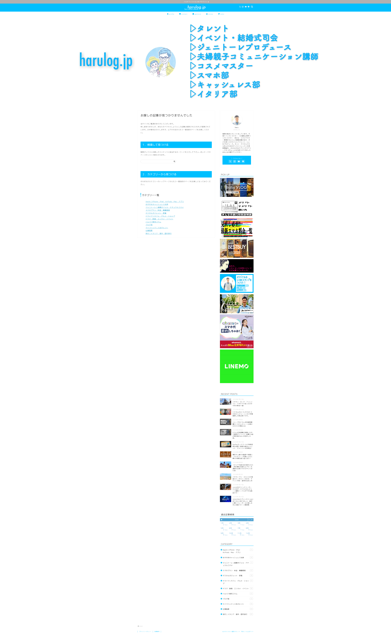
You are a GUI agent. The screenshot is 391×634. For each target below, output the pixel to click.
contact (184, 14)
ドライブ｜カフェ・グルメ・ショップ (160, 216)
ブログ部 (149, 225)
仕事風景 (149, 230)
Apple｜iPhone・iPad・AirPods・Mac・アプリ (165, 201)
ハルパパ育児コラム (153, 222)
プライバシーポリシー (145, 631)
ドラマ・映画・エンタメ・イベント (159, 219)
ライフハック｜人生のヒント (157, 228)
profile (171, 14)
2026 (237, 520)
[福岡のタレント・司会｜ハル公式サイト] (195, 9)
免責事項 (156, 631)
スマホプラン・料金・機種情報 (158, 210)
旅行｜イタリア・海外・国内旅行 (159, 233)
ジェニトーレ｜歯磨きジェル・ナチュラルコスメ (165, 207)
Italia (222, 14)
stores (210, 14)
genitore (197, 14)
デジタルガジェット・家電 (156, 213)
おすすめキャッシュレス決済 (157, 204)
